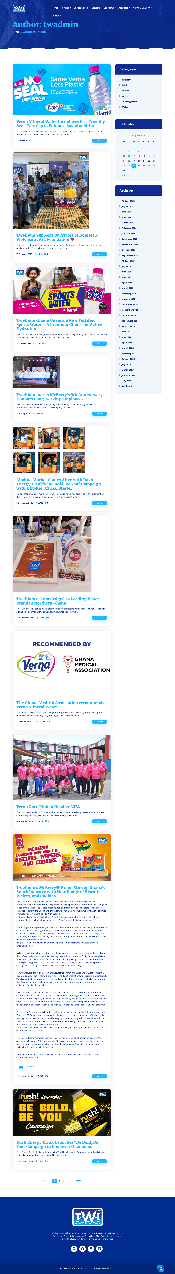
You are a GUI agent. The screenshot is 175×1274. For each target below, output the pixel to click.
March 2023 (127, 369)
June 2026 (126, 211)
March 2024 (127, 348)
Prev (44, 1180)
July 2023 (126, 364)
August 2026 (128, 200)
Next (78, 1180)
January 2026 (128, 233)
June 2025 (126, 271)
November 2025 (130, 244)
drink (124, 85)
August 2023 (128, 358)
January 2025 (128, 298)
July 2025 (126, 266)
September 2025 (130, 255)
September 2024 (130, 320)
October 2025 (129, 249)
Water (125, 107)
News (125, 96)
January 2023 (128, 375)
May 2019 (126, 380)
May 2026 (126, 217)
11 (129, 156)
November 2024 (130, 309)
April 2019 (127, 386)
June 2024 (126, 331)
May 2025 (126, 277)
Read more (100, 140)
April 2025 (127, 282)
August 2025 (128, 260)
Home (30, 1066)
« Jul (123, 174)
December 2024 (129, 304)
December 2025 (129, 238)
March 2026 (127, 222)
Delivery (126, 79)
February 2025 (129, 293)
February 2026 (129, 228)
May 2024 (126, 337)
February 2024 (129, 353)
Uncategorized (130, 101)
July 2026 (126, 206)
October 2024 (129, 315)
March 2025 (127, 288)
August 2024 (128, 326)
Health (125, 90)
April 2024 (127, 342)
